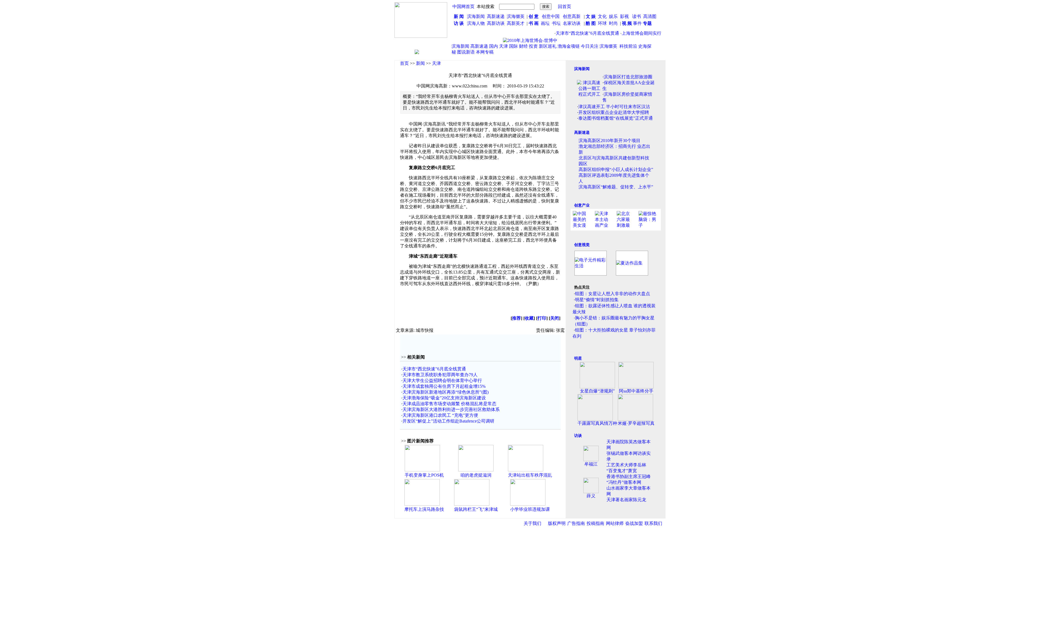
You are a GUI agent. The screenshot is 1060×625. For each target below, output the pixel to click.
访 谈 (459, 23)
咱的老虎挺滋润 (475, 475)
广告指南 (576, 523)
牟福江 (591, 464)
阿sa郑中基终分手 (636, 391)
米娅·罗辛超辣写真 (636, 423)
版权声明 (557, 523)
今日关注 (589, 46)
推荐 (516, 318)
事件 (637, 23)
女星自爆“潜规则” (597, 391)
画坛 (545, 23)
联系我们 (653, 523)
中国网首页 (463, 6)
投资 (533, 46)
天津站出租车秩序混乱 (530, 475)
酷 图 (591, 23)
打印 (541, 318)
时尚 (613, 23)
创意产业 (582, 205)
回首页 (564, 6)
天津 (503, 46)
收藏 (529, 318)
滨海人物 (476, 23)
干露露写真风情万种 (597, 423)
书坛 (556, 23)
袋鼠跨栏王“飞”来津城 (476, 509)
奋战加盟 (634, 523)
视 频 (627, 23)
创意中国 (551, 16)
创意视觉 (582, 245)
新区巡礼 (547, 46)
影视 (625, 16)
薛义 (591, 495)
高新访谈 (496, 23)
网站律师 (615, 523)
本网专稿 (485, 52)
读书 (636, 16)
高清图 (649, 16)
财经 (523, 46)
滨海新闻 (476, 16)
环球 (602, 23)
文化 (602, 16)
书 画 (534, 23)
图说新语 (466, 52)
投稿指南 (595, 523)
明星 (578, 358)
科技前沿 (628, 46)
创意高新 (572, 16)
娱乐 (613, 16)
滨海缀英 (515, 16)
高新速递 (496, 16)
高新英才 (517, 23)
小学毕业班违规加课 (530, 509)
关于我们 (532, 523)
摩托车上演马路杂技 (424, 509)
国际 (513, 46)
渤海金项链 (569, 46)
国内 (493, 46)
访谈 (578, 436)
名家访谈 (572, 23)
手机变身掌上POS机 (424, 475)
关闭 (554, 318)
